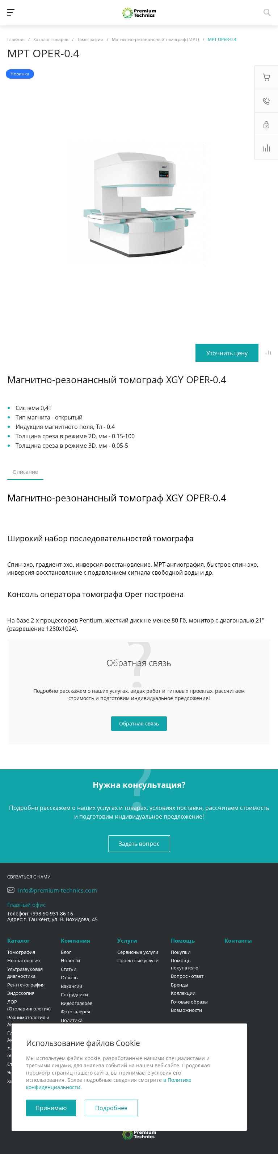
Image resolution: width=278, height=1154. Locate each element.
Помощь (183, 940)
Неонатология (23, 960)
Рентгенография (26, 984)
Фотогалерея (75, 1011)
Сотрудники (74, 994)
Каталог (18, 940)
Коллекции (183, 993)
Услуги (127, 940)
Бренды (179, 984)
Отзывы (70, 977)
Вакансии (71, 986)
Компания (75, 940)
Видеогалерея (76, 1003)
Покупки (180, 952)
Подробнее (111, 1108)
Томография (21, 952)
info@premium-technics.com (57, 890)
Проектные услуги (138, 960)
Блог (66, 952)
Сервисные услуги (137, 952)
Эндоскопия (20, 993)
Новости (70, 960)
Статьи (68, 969)
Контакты (238, 940)
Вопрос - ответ (187, 976)
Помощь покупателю (184, 964)
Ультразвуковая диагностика (25, 973)
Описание (25, 471)
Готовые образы (189, 1001)
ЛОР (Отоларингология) (29, 1005)
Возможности (186, 1010)
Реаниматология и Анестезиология (28, 1021)
